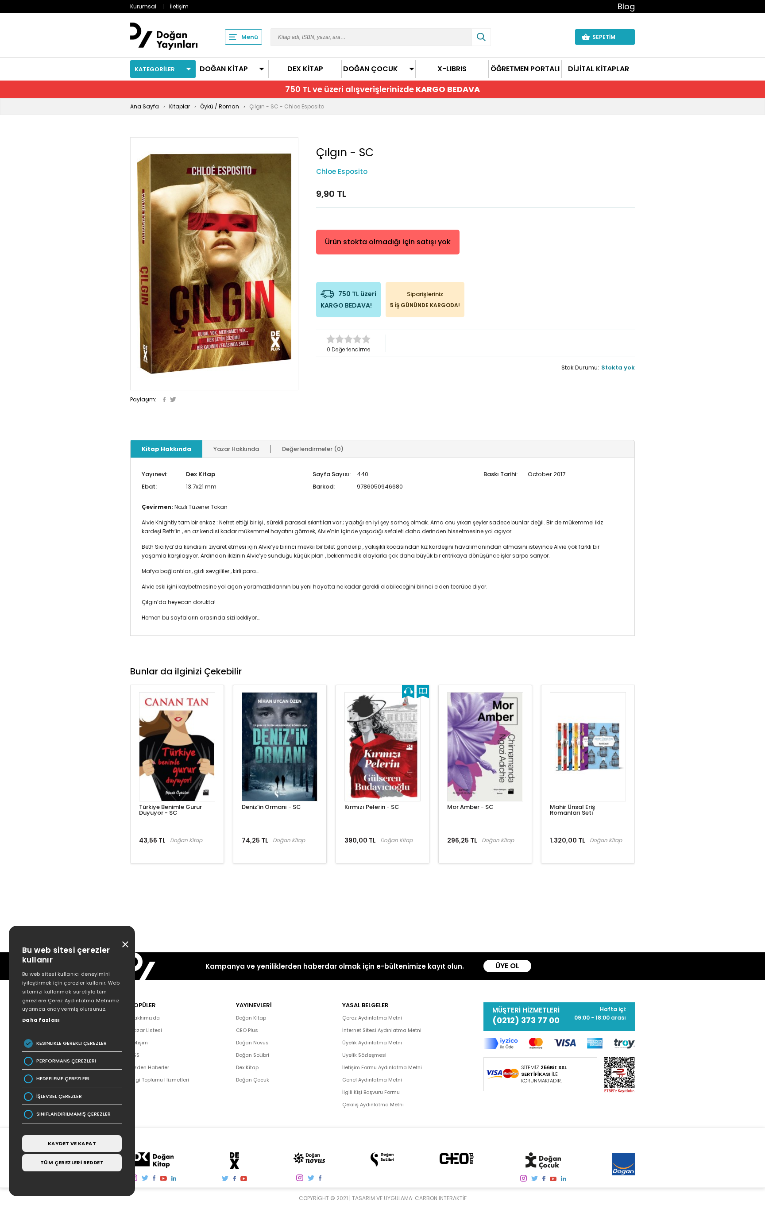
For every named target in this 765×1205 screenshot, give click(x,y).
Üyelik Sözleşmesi (364, 1055)
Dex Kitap (200, 474)
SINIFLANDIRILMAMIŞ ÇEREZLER (73, 1114)
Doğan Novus (252, 1042)
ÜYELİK (551, 36)
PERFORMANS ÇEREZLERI (66, 1061)
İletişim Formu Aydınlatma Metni (382, 1067)
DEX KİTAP (305, 69)
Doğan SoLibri (252, 1055)
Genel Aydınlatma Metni (372, 1079)
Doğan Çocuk (252, 1079)
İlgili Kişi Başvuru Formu (371, 1092)
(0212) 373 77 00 (526, 1020)
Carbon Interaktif (441, 1198)
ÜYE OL (507, 966)
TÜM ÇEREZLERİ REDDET (72, 1162)
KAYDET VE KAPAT (72, 1143)
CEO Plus (247, 1030)
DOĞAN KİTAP (224, 69)
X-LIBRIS (452, 69)
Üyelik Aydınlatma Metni (372, 1042)
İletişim (179, 6)
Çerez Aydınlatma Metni (372, 1017)
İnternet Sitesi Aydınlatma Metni (381, 1030)
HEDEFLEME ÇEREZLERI (62, 1078)
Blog (626, 6)
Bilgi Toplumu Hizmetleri (159, 1079)
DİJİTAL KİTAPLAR (598, 69)
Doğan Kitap (251, 1017)
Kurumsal (143, 6)
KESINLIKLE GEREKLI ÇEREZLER (71, 1043)
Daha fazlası (41, 1020)
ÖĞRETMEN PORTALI (525, 69)
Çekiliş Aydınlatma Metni (373, 1104)
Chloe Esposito (341, 171)
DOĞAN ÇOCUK (370, 69)
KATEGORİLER (155, 69)
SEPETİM (609, 37)
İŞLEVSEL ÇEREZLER (59, 1096)
